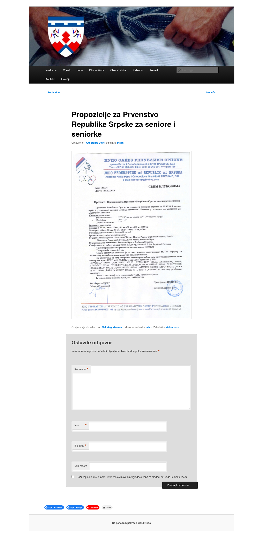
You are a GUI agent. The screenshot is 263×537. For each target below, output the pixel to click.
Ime (80, 425)
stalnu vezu (172, 327)
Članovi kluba (118, 70)
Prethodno (52, 92)
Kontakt (50, 79)
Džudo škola (96, 70)
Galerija (65, 79)
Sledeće (212, 92)
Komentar (81, 369)
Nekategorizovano (112, 327)
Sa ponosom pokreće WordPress (131, 523)
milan (120, 142)
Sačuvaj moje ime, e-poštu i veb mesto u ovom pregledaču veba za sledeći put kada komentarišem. (132, 477)
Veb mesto (80, 466)
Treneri (154, 70)
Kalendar (138, 70)
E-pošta (80, 445)
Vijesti (66, 70)
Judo (80, 70)
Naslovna (51, 70)
